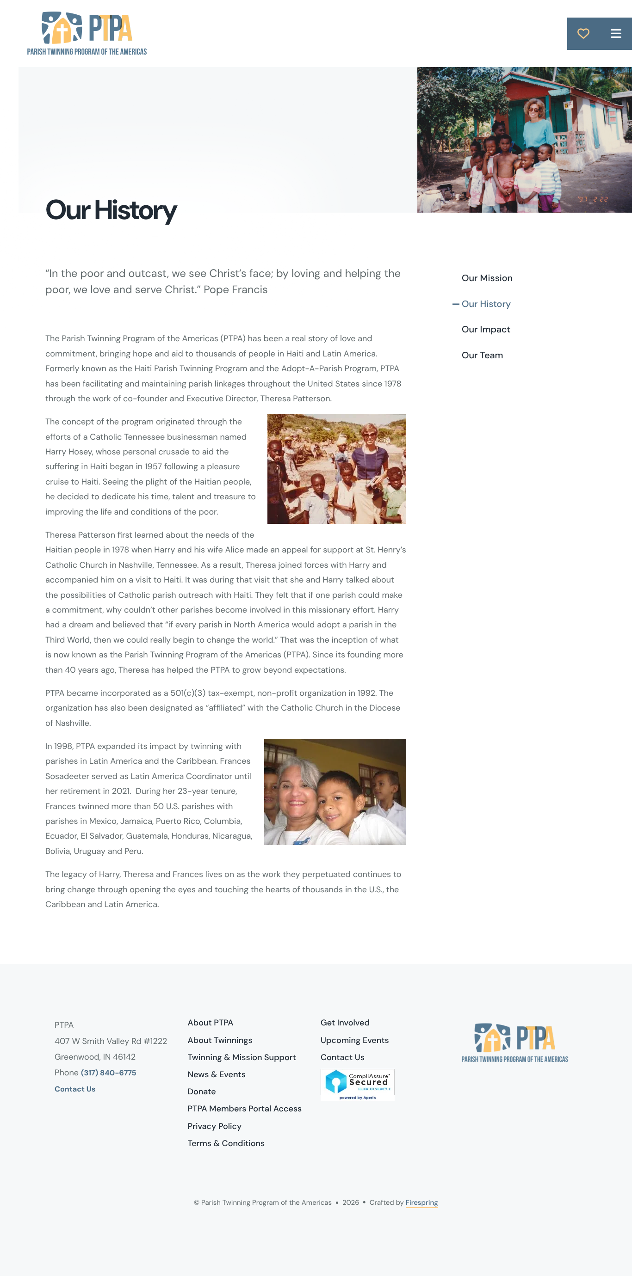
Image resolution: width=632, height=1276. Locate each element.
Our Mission (487, 278)
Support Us (583, 34)
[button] (616, 34)
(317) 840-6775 (108, 1073)
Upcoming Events (355, 1040)
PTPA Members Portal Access (245, 1108)
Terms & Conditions (226, 1143)
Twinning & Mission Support (242, 1057)
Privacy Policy (215, 1126)
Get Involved (345, 1022)
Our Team (482, 356)
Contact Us (75, 1089)
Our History (486, 304)
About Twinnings (220, 1040)
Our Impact (486, 330)
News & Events (217, 1074)
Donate (202, 1091)
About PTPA (211, 1022)
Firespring (422, 1202)
